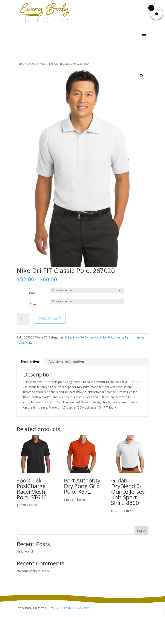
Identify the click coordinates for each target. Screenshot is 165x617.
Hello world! (25, 551)
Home (20, 64)
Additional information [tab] (66, 361)
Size (33, 304)
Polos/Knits (24, 342)
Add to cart (49, 318)
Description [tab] (30, 361)
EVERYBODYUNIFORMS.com (69, 608)
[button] (141, 76)
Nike (43, 64)
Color (33, 293)
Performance (134, 337)
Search (141, 530)
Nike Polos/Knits (111, 337)
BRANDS (32, 64)
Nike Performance (85, 337)
